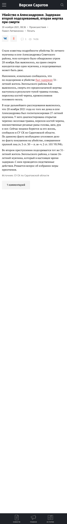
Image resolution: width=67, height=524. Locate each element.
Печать (31, 30)
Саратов (33, 5)
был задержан (44, 80)
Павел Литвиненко (13, 30)
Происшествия (37, 27)
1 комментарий (16, 184)
